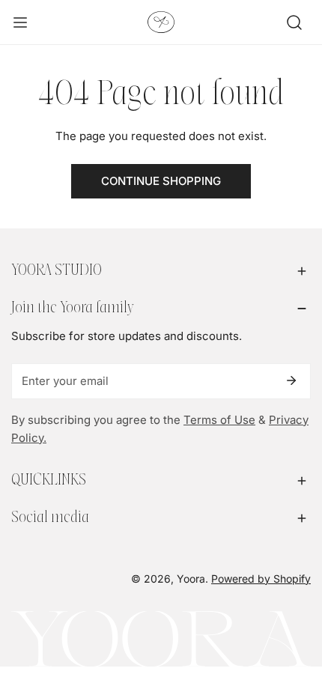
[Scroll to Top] (295, 619)
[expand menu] (20, 22)
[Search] (294, 22)
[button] (161, 271)
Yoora (191, 578)
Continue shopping (161, 181)
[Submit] (291, 380)
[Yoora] (161, 22)
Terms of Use (219, 420)
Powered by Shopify (261, 578)
